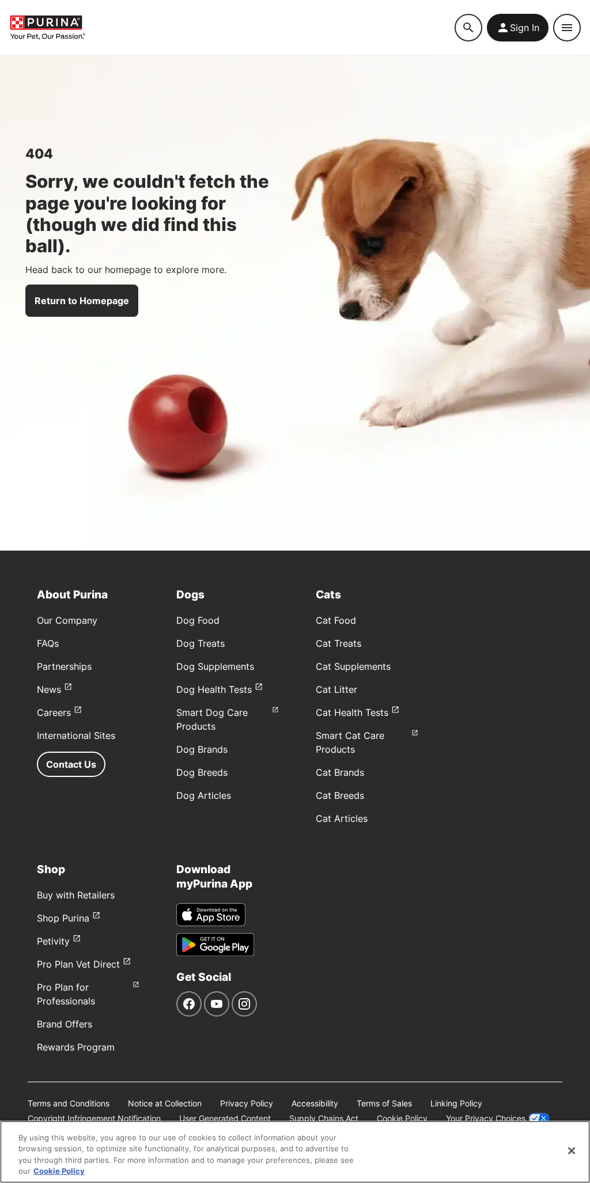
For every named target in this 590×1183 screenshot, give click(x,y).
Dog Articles (203, 795)
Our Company (67, 620)
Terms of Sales (384, 1103)
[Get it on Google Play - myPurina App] (215, 944)
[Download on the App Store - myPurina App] (210, 914)
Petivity (53, 941)
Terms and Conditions (68, 1103)
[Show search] (468, 27)
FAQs (48, 643)
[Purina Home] (47, 27)
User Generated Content (225, 1118)
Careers (54, 712)
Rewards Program (76, 1047)
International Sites (76, 735)
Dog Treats (200, 643)
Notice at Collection (165, 1103)
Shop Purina (63, 918)
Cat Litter (336, 689)
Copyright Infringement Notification (94, 1118)
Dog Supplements (215, 666)
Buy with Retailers (76, 895)
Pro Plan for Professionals (66, 994)
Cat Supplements (353, 666)
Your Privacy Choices (485, 1118)
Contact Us (71, 764)
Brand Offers (64, 1024)
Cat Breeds (340, 795)
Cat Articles (342, 818)
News (49, 689)
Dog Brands (202, 749)
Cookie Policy (402, 1118)
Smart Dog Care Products (212, 719)
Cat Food (336, 620)
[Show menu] (567, 27)
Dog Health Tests (214, 689)
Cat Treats (338, 643)
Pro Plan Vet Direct (78, 964)
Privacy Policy (246, 1103)
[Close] (571, 1150)
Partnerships (64, 666)
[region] (295, 1152)
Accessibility (315, 1103)
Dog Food (198, 620)
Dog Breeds (202, 772)
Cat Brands (340, 772)
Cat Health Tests (352, 712)
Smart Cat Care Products (350, 742)
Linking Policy (456, 1103)
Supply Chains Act (323, 1118)
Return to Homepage (82, 300)
